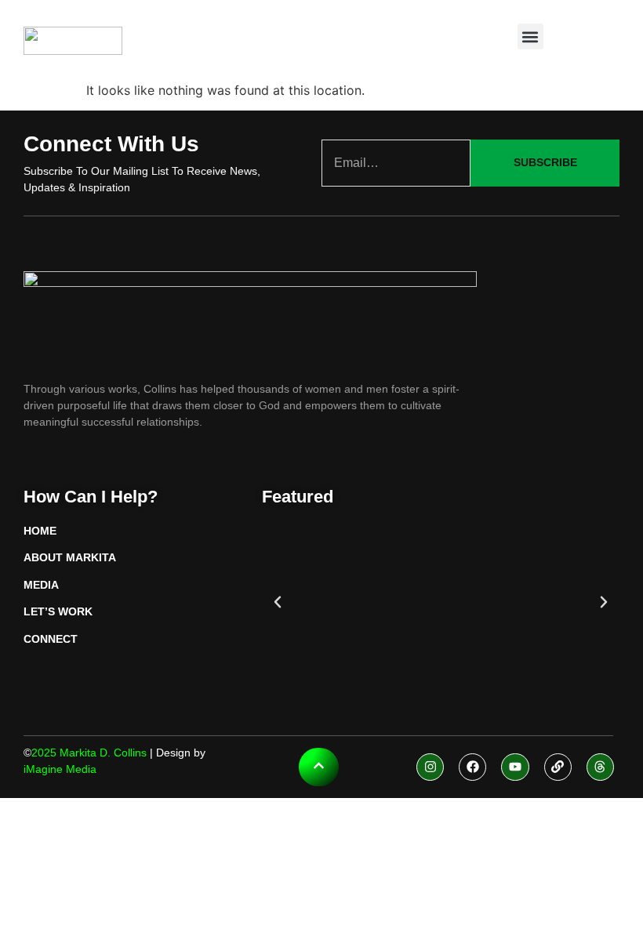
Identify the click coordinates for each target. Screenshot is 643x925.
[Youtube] (515, 767)
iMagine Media (60, 769)
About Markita (70, 557)
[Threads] (600, 767)
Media (41, 585)
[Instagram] (430, 767)
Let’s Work (58, 611)
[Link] (558, 767)
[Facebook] (472, 767)
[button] (530, 36)
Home (40, 530)
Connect (51, 639)
